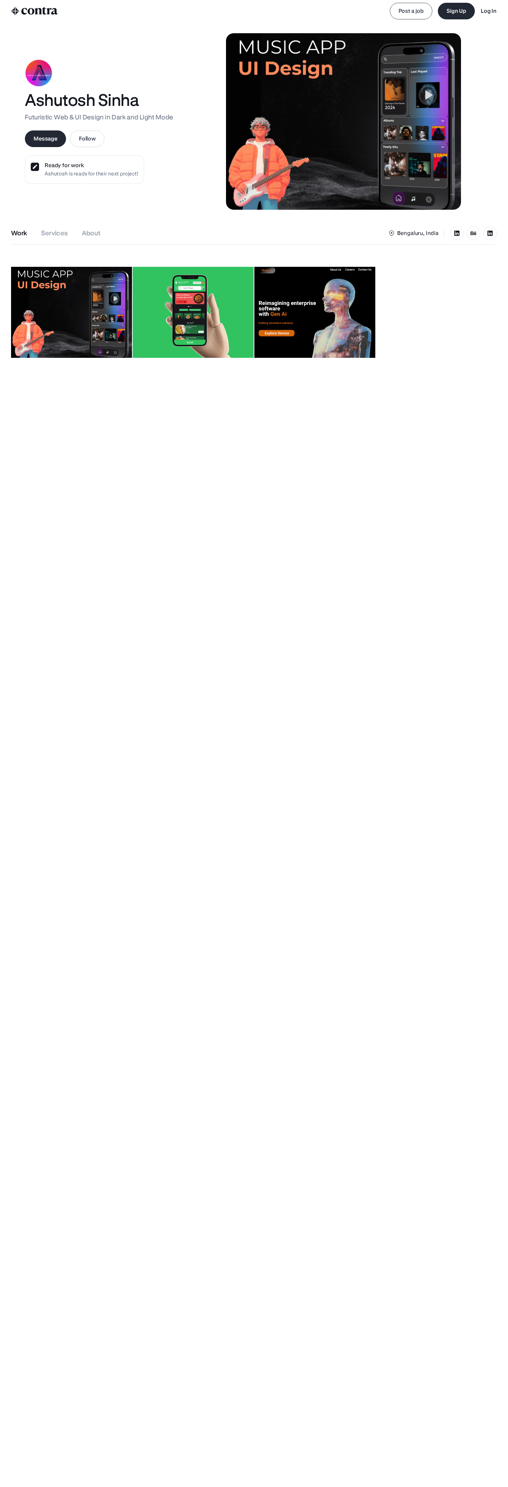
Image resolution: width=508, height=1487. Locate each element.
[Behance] (473, 233)
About (91, 233)
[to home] (34, 11)
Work (19, 233)
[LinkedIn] (456, 233)
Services (54, 233)
